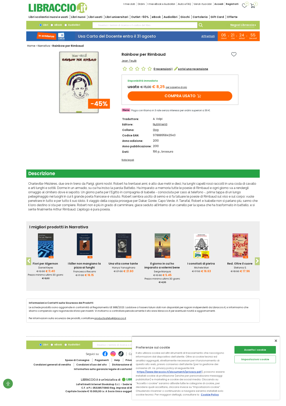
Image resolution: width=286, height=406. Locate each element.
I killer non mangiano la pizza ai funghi (84, 265)
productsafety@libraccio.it (110, 318)
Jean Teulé (129, 61)
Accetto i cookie (255, 350)
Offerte (232, 17)
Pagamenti (102, 360)
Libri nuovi (78, 17)
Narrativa (44, 46)
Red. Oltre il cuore (240, 264)
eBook (156, 17)
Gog (156, 130)
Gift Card (217, 17)
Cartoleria (200, 17)
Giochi (185, 17)
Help (117, 360)
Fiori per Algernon (45, 264)
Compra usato (180, 96)
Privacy (130, 360)
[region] (206, 368)
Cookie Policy (210, 394)
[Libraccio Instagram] (113, 355)
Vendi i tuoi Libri (203, 4)
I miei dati (129, 4)
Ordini (141, 4)
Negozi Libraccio (242, 25)
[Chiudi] (276, 341)
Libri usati (95, 17)
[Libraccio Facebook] (105, 355)
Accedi (218, 4)
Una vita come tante (123, 264)
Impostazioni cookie (255, 359)
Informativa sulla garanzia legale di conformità (104, 369)
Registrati (232, 4)
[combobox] (144, 25)
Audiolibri (170, 17)
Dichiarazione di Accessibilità (130, 364)
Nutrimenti (160, 124)
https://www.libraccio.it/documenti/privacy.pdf (169, 372)
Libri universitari (116, 17)
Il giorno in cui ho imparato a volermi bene (162, 265)
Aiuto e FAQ (184, 4)
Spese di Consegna (77, 360)
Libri (45, 24)
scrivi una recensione (193, 69)
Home (31, 46)
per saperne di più (176, 87)
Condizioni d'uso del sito (91, 364)
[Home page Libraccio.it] (57, 12)
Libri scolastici (48, 17)
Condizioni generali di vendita (52, 364)
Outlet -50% (140, 17)
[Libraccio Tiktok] (121, 355)
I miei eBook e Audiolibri (161, 4)
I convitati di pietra (201, 264)
